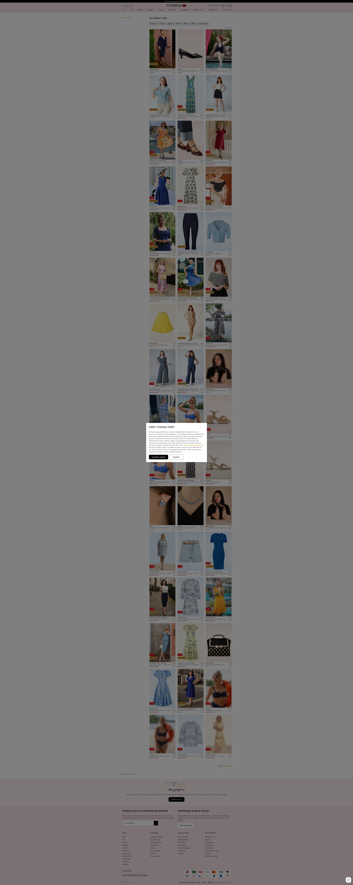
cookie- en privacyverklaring (192, 445)
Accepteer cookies (158, 457)
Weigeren (176, 457)
